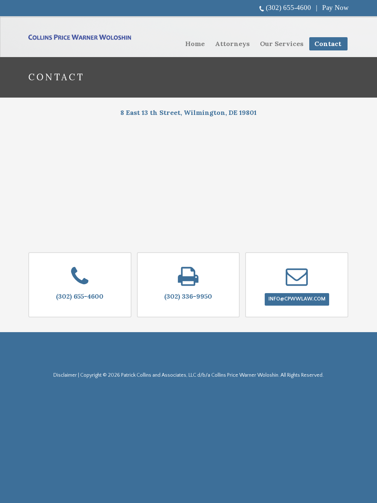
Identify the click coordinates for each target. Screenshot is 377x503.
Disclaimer (65, 375)
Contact (327, 43)
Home (195, 43)
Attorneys (232, 43)
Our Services (279, 44)
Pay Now (335, 7)
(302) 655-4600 (288, 7)
